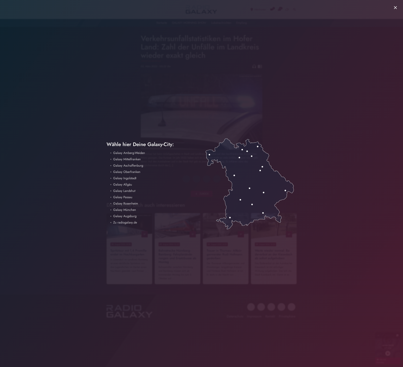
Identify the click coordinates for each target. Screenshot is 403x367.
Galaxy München (124, 210)
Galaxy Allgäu (122, 184)
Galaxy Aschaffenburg (128, 165)
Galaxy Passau (122, 197)
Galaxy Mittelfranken (127, 159)
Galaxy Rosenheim (125, 203)
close (395, 7)
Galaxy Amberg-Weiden (129, 153)
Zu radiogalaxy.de (125, 222)
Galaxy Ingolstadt (124, 178)
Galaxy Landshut (124, 191)
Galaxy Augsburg (124, 216)
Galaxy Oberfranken (126, 172)
